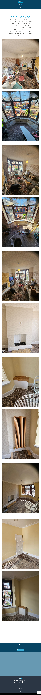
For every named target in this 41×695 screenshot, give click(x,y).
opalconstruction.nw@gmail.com (20, 680)
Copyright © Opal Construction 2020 (20, 693)
